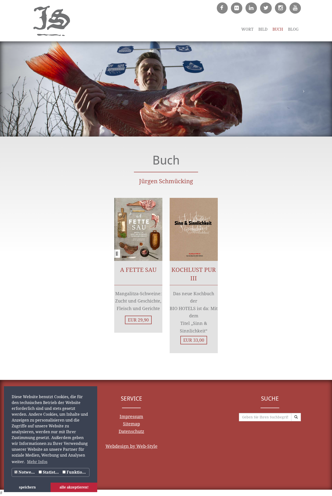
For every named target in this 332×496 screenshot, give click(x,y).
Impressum (131, 416)
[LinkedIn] (250, 8)
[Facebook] (221, 8)
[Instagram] (279, 8)
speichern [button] (27, 487)
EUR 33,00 (193, 340)
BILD (263, 29)
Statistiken (51, 472)
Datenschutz (131, 431)
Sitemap (131, 423)
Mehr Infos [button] (37, 461)
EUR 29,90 (138, 319)
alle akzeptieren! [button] (74, 487)
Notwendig (27, 472)
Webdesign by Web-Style (131, 446)
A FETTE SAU (138, 269)
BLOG (293, 29)
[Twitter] (265, 8)
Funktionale (77, 472)
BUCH (277, 29)
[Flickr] (235, 8)
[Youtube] (294, 8)
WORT (247, 29)
